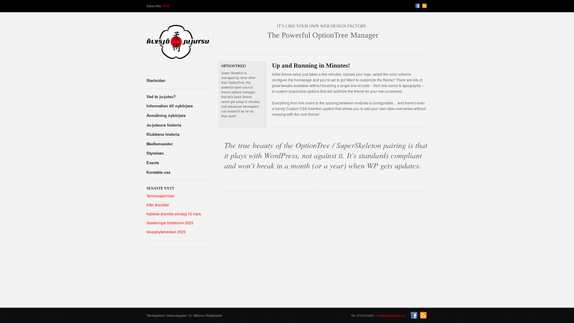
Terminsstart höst (160, 195)
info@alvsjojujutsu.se (390, 315)
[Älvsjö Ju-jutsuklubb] (179, 44)
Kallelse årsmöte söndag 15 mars (173, 213)
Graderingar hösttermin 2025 (169, 222)
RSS (166, 5)
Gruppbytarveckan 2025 (166, 231)
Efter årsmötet (157, 204)
